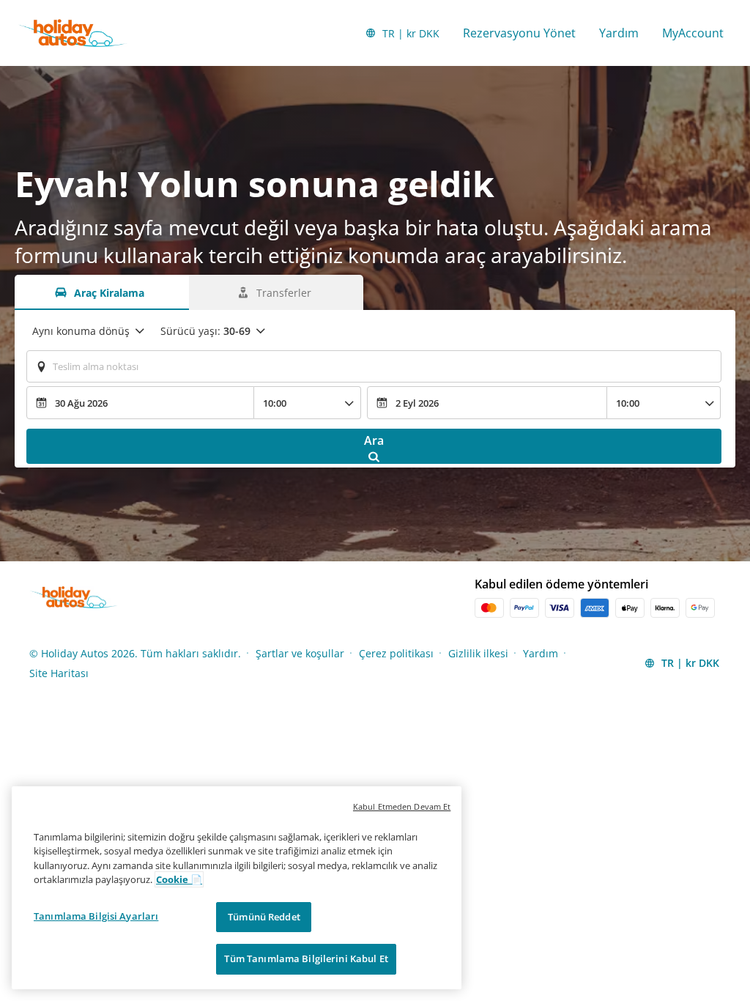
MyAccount (693, 33)
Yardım (619, 33)
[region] (236, 887)
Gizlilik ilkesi (478, 653)
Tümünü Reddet (264, 916)
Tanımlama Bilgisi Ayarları (96, 916)
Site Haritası (59, 673)
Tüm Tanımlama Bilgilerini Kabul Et (305, 958)
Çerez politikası (396, 653)
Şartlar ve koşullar (300, 653)
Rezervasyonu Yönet (519, 33)
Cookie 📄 (179, 879)
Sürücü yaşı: (205, 331)
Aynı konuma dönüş (81, 331)
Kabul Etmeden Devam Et (401, 806)
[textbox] (373, 366)
